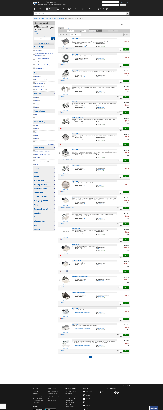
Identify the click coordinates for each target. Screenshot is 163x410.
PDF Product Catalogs (53, 391)
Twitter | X (88, 402)
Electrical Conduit (71, 395)
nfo (90, 9)
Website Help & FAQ (37, 398)
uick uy (62, 9)
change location (126, 24)
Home (36, 18)
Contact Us (35, 393)
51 (84, 123)
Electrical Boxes (68, 393)
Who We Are (36, 391)
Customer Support (37, 397)
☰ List (61, 28)
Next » (96, 357)
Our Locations (89, 391)
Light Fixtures (68, 404)
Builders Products (59, 18)
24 (84, 218)
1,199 (85, 46)
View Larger (65, 46)
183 (84, 280)
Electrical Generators (69, 400)
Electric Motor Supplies (70, 391)
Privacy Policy (36, 395)
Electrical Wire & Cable (70, 398)
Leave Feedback (36, 402)
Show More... (51, 144)
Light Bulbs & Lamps (69, 402)
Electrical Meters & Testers (71, 397)
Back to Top (126, 385)
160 (84, 107)
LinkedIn (88, 409)
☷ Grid (67, 28)
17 (84, 203)
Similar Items (101, 45)
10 (84, 139)
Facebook (88, 398)
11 (84, 185)
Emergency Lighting (69, 406)
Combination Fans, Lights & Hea (43, 36)
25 (84, 59)
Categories (49, 18)
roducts (52, 9)
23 (84, 76)
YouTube (88, 405)
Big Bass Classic (52, 400)
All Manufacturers (54, 397)
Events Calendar (52, 398)
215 (84, 169)
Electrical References (53, 395)
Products (41, 18)
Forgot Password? (125, 2)
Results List (113, 31)
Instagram (88, 395)
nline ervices (75, 9)
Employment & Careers (38, 400)
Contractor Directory (53, 393)
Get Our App (37, 407)
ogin (40, 9)
